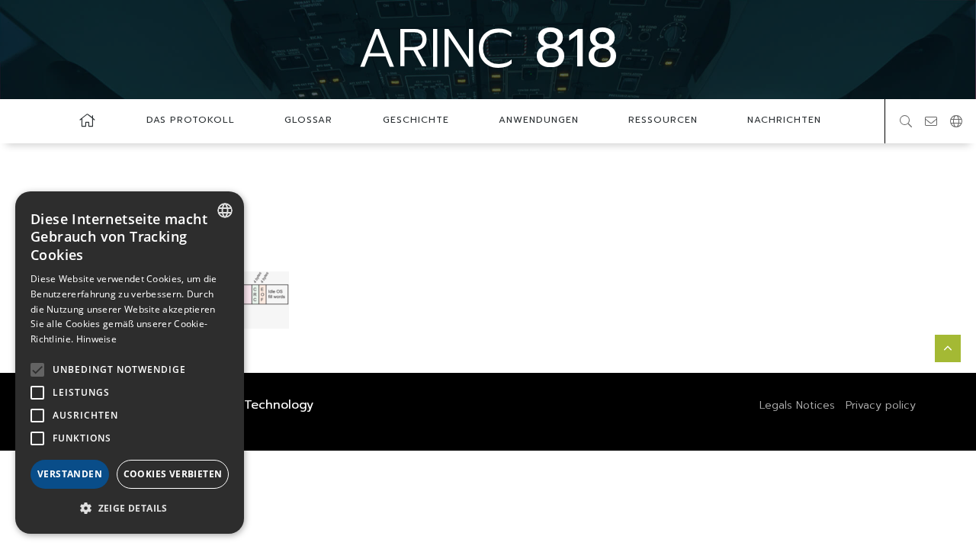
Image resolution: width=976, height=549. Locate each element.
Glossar (308, 120)
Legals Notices (797, 405)
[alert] (129, 362)
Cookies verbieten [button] (173, 473)
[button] (129, 508)
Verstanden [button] (69, 473)
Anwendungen (539, 120)
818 (488, 48)
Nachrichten (784, 120)
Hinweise (96, 338)
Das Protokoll (190, 120)
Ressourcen (663, 120)
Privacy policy (881, 405)
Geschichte (416, 120)
